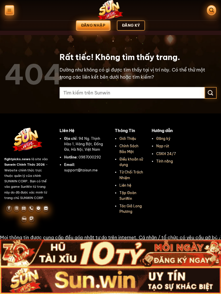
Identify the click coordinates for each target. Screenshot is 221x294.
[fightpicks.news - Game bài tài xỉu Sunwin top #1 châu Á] (110, 10)
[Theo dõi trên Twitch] (31, 219)
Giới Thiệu (127, 138)
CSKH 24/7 (166, 154)
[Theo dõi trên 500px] (24, 219)
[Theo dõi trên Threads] (16, 208)
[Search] (211, 10)
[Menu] (9, 10)
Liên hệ (125, 185)
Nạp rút (162, 146)
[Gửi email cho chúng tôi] (23, 208)
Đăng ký (163, 138)
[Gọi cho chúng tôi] (31, 208)
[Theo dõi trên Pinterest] (38, 208)
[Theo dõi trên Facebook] (9, 208)
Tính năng (164, 161)
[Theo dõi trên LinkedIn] (46, 208)
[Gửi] (211, 93)
